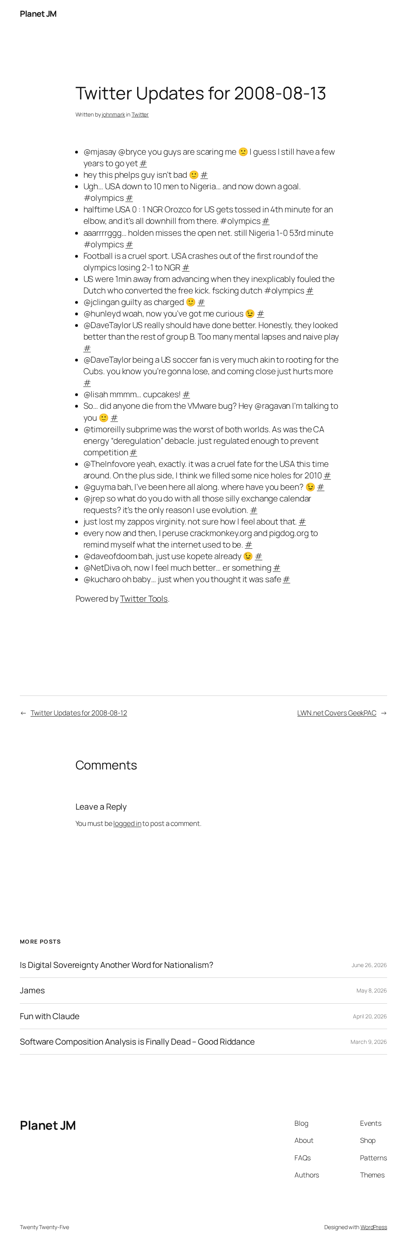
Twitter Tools (144, 598)
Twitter (140, 114)
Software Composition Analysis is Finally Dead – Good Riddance (137, 1041)
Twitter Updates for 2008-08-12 (79, 712)
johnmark (113, 114)
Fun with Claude (49, 1016)
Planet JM (38, 13)
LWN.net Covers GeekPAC (336, 712)
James (32, 990)
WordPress (373, 1227)
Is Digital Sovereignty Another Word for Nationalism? (116, 964)
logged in (127, 823)
